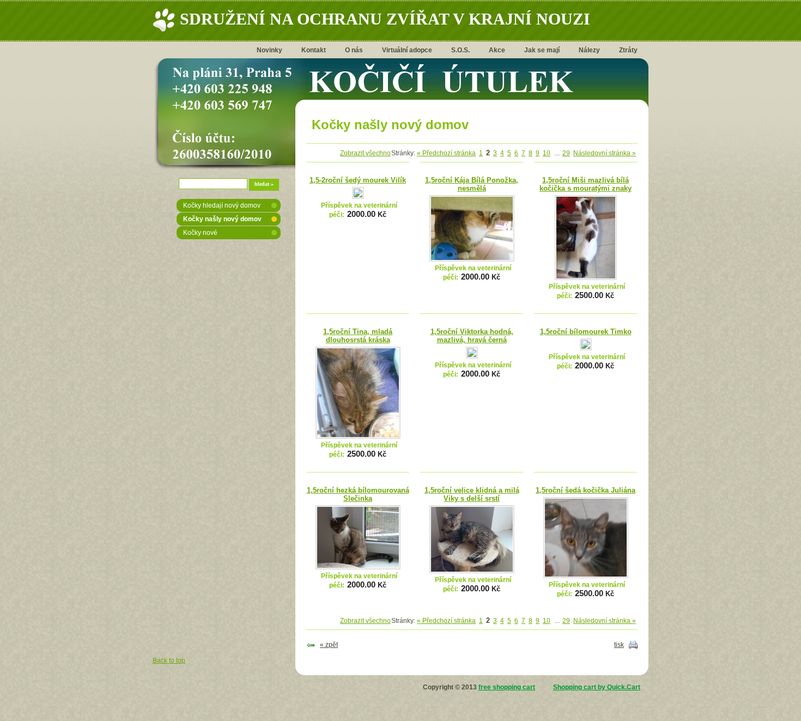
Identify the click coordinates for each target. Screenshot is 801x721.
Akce (497, 50)
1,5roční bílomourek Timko (586, 332)
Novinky (269, 50)
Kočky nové (200, 233)
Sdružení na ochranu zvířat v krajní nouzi (385, 19)
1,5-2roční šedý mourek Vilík (358, 180)
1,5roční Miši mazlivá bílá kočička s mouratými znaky (585, 184)
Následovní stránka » (604, 153)
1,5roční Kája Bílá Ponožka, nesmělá (471, 184)
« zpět (329, 645)
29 (566, 153)
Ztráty (628, 50)
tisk (619, 645)
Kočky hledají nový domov (221, 205)
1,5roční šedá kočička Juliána (585, 490)
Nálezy (589, 50)
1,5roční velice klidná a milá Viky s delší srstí (471, 494)
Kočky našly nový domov (222, 219)
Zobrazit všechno (365, 153)
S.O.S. (460, 50)
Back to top (169, 660)
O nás (354, 50)
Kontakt (313, 50)
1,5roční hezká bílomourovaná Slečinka (358, 494)
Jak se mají (542, 50)
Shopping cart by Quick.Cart (596, 687)
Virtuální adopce (407, 50)
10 (546, 153)
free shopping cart (506, 687)
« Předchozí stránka (446, 153)
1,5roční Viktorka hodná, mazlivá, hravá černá (471, 336)
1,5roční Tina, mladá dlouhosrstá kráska (357, 336)
